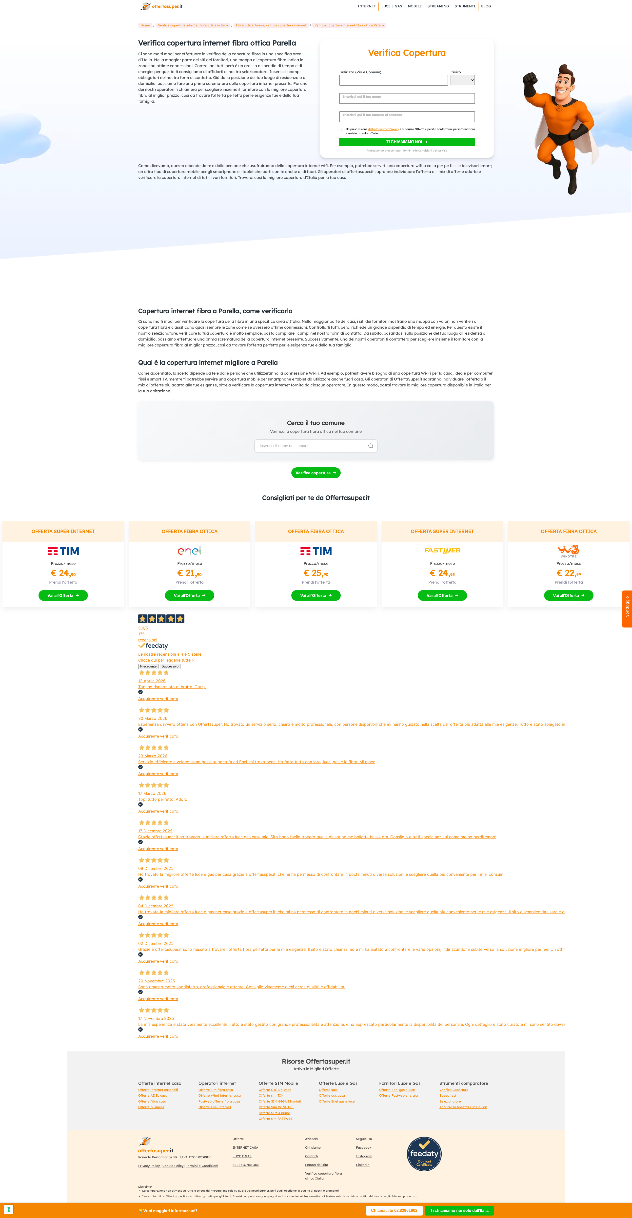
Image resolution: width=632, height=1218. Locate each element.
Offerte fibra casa (152, 1101)
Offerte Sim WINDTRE (276, 1107)
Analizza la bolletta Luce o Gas (463, 1107)
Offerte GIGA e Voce (275, 1090)
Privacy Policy (149, 1166)
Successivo (170, 666)
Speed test (447, 1095)
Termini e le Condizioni (417, 150)
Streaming (438, 6)
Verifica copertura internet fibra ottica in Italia (193, 25)
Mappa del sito (316, 1165)
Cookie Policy (173, 1166)
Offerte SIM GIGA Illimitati (280, 1101)
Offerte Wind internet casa (219, 1095)
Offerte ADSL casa (152, 1095)
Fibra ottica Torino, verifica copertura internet (271, 25)
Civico (456, 72)
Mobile (415, 6)
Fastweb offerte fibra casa (219, 1101)
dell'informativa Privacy (383, 129)
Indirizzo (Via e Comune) (360, 72)
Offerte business (151, 1107)
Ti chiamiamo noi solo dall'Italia (459, 1210)
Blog (486, 6)
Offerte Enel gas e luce (337, 1101)
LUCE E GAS (242, 1156)
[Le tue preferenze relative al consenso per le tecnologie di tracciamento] (8, 1209)
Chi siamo (313, 1147)
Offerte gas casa (332, 1095)
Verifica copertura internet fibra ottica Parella (349, 25)
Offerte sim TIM (271, 1095)
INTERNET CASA (245, 1147)
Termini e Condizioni (202, 1166)
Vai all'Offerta (60, 595)
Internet (367, 6)
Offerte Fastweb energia (398, 1095)
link (161, 6)
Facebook (363, 1147)
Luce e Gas (391, 6)
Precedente (148, 666)
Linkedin (363, 1165)
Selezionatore (450, 1101)
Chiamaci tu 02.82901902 (394, 1210)
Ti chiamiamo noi (404, 142)
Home (145, 25)
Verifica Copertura (453, 1090)
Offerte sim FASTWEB (276, 1119)
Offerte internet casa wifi (158, 1090)
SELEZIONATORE (246, 1165)
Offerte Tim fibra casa (215, 1090)
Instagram (364, 1156)
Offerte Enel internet (214, 1107)
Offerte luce (328, 1090)
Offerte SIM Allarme (274, 1113)
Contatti (311, 1156)
